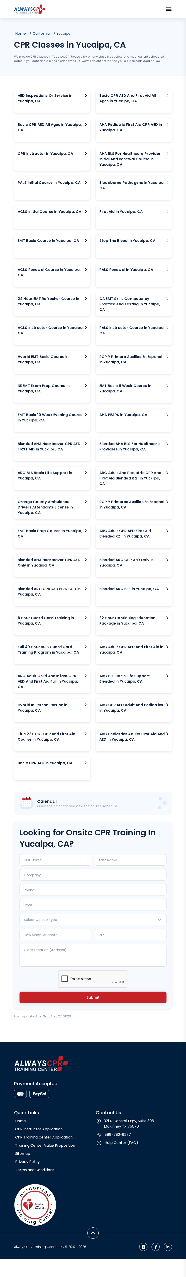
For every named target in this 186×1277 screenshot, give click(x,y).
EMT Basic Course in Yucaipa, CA (48, 240)
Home (20, 33)
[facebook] (155, 1247)
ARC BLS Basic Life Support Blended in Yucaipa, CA (124, 678)
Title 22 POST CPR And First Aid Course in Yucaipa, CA (46, 736)
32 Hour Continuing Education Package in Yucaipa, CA (127, 620)
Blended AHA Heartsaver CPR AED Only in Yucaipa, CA (49, 562)
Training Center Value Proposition (45, 1145)
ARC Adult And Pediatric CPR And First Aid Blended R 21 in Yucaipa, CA (130, 478)
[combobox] (93, 919)
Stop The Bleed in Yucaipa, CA (127, 240)
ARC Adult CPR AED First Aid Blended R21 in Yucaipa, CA (125, 533)
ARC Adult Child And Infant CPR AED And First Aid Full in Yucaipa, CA (48, 681)
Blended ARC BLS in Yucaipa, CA (129, 588)
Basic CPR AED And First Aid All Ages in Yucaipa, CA (127, 98)
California (41, 33)
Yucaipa (63, 33)
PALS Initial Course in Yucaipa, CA (49, 182)
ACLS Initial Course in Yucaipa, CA (49, 211)
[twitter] (143, 1247)
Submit (93, 997)
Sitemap (22, 1153)
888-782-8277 (118, 1134)
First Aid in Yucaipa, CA (121, 211)
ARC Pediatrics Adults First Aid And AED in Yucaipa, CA (132, 736)
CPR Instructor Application (39, 1129)
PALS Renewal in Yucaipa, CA (126, 269)
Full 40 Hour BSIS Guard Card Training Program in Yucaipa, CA (48, 649)
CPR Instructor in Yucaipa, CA (45, 153)
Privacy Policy (27, 1161)
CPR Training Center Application (44, 1137)
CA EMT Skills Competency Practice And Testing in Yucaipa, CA (129, 304)
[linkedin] (168, 1247)
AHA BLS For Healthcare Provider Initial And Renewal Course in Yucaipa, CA (130, 159)
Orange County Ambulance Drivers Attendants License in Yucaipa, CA (45, 507)
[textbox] (93, 920)
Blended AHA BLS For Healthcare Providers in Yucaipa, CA (129, 446)
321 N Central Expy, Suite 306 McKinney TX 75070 (129, 1123)
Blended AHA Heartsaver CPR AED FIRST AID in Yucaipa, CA (49, 446)
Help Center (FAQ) (121, 1142)
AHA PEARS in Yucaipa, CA (123, 414)
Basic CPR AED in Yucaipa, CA (45, 763)
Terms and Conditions (34, 1169)
